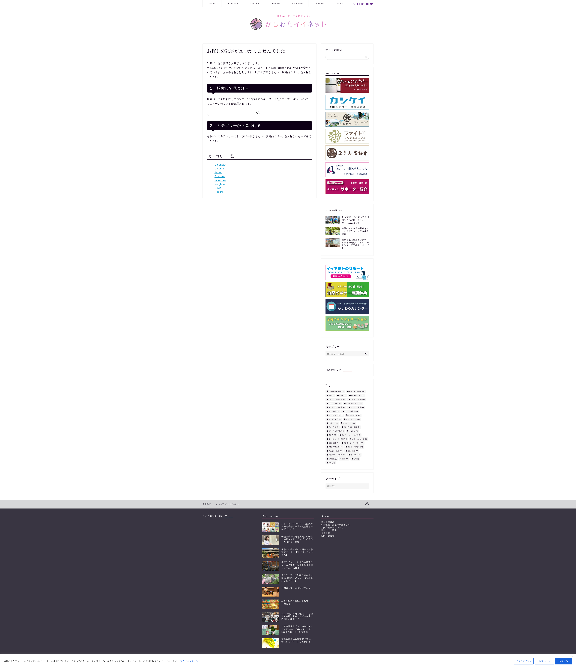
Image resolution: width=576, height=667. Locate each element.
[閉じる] (573, 656)
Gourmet (255, 3)
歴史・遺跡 (353, 451)
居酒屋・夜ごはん (355, 447)
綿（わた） (355, 455)
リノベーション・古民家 (351, 435)
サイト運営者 (327, 522)
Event (218, 172)
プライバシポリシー (190, 661)
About (339, 3)
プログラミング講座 (351, 427)
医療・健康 (333, 443)
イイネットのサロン (354, 403)
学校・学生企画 (335, 447)
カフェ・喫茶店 (351, 411)
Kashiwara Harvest (336, 391)
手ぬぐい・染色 (335, 451)
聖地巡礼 (333, 459)
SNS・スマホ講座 (356, 391)
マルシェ (353, 431)
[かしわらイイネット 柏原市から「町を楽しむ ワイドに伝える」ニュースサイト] (288, 35)
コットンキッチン (336, 415)
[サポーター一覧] (347, 186)
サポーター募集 (329, 530)
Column (219, 168)
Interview (233, 3)
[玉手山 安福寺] (347, 152)
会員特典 (325, 533)
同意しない (544, 661)
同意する (564, 661)
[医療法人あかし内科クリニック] (347, 169)
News (212, 3)
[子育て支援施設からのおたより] (347, 323)
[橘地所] (347, 119)
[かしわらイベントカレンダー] (347, 306)
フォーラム (333, 427)
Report (276, 3)
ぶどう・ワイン (358, 399)
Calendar (297, 3)
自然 (345, 459)
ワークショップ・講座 (338, 439)
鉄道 (332, 463)
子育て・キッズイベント (353, 443)
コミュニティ (354, 415)
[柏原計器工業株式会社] (347, 102)
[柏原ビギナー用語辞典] (347, 289)
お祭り (342, 395)
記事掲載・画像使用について (335, 525)
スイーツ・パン (353, 419)
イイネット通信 (357, 407)
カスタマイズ (522, 661)
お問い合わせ (327, 536)
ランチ (332, 435)
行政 (356, 459)
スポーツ (333, 423)
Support (319, 3)
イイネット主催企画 (337, 407)
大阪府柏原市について (332, 527)
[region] (288, 660)
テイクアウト (349, 423)
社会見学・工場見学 (337, 455)
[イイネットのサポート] (347, 272)
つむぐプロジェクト (337, 399)
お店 (331, 395)
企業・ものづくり (359, 439)
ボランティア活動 (336, 431)
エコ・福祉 (334, 411)
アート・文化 (335, 403)
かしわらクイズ (357, 395)
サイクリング (335, 419)
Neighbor (220, 184)
